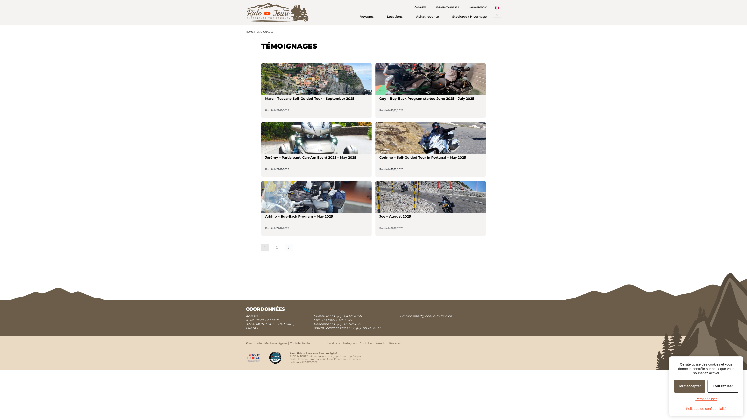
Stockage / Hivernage (469, 16)
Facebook (333, 343)
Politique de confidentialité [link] (706, 409)
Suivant (289, 247)
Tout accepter (689, 386)
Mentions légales (275, 343)
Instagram (350, 343)
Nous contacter (477, 6)
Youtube (366, 343)
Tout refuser (723, 386)
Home (249, 31)
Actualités (420, 6)
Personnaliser (706, 399)
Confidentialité (300, 343)
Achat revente (427, 16)
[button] (497, 11)
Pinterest (395, 343)
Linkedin (380, 343)
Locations (394, 16)
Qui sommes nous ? (447, 6)
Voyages (367, 16)
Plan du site (254, 343)
